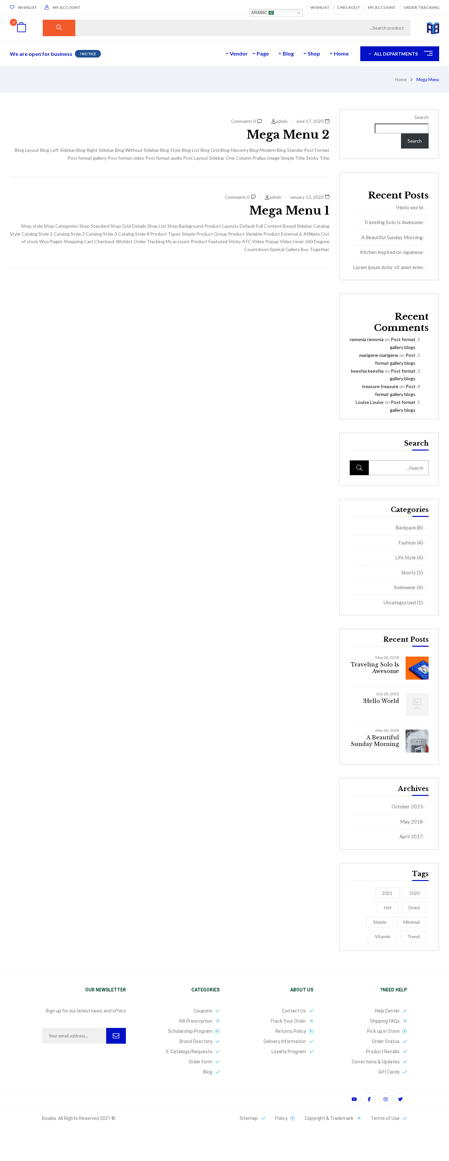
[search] (59, 28)
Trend (413, 936)
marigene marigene (378, 355)
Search (421, 117)
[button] (21, 28)
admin (282, 121)
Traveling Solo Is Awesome (393, 222)
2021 (387, 893)
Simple (380, 922)
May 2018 (411, 821)
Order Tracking (421, 7)
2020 (414, 893)
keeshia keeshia (367, 371)
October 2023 (407, 806)
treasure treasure (380, 386)
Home (401, 79)
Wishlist (320, 7)
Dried (414, 907)
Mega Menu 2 (288, 135)
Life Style (405, 557)
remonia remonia (367, 339)
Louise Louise (370, 402)
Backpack (405, 527)
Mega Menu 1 (289, 210)
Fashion (407, 543)
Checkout (348, 7)
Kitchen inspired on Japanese (391, 252)
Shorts (408, 572)
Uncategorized (400, 602)
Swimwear (405, 587)
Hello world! (409, 207)
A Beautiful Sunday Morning (392, 237)
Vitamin (382, 936)
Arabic (260, 12)
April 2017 (411, 836)
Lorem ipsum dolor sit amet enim (388, 267)
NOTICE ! (88, 54)
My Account (382, 7)
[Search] (359, 467)
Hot (388, 907)
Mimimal (411, 922)
